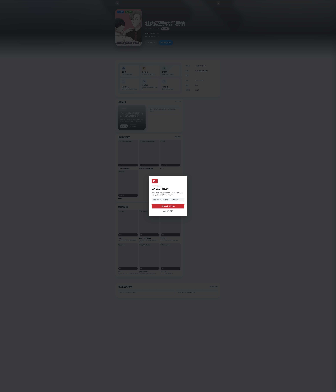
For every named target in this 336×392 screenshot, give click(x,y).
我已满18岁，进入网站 (168, 206)
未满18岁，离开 (168, 211)
